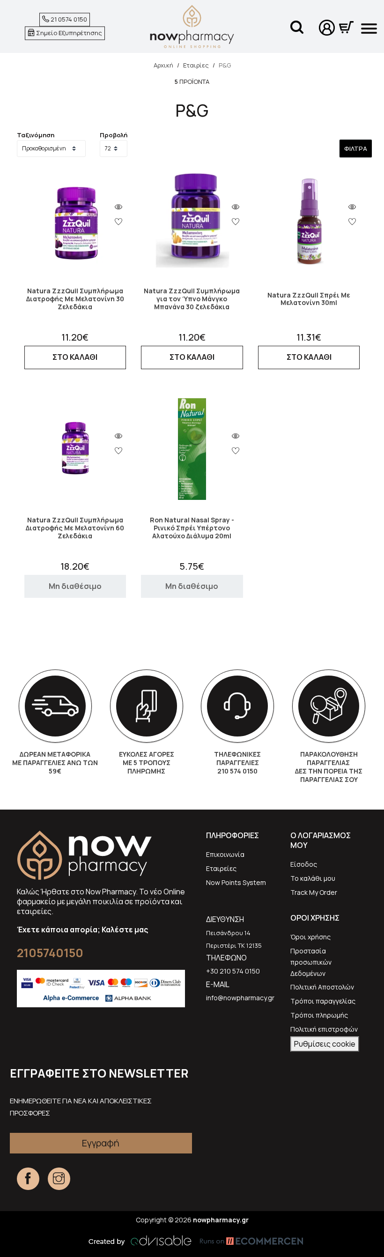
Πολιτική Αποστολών (322, 986)
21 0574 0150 (68, 19)
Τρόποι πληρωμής (319, 1015)
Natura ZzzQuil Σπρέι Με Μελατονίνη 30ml (308, 299)
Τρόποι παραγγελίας (322, 1001)
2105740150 (50, 953)
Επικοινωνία (225, 854)
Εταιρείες (221, 868)
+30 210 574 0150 (233, 971)
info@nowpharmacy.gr (240, 997)
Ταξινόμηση (35, 135)
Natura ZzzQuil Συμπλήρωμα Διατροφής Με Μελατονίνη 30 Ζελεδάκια (75, 299)
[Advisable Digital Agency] (140, 1240)
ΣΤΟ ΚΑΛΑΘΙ (74, 357)
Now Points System (236, 882)
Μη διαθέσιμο (75, 586)
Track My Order (313, 892)
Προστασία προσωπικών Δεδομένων (311, 962)
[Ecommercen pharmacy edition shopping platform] (244, 1240)
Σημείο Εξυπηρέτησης (68, 33)
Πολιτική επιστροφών (324, 1029)
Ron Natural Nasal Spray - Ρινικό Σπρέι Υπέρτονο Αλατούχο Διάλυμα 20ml (192, 528)
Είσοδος (303, 864)
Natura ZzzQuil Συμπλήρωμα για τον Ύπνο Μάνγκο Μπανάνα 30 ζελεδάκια (192, 299)
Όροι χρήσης (310, 936)
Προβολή (113, 135)
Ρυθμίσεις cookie (324, 1044)
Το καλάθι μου (312, 878)
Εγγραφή (100, 1143)
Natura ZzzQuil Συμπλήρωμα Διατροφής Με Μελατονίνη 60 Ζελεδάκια (75, 528)
